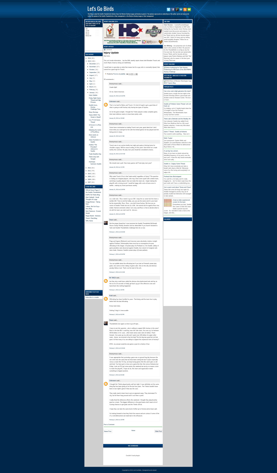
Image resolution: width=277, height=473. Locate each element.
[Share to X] (134, 74)
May (91, 81)
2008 (89, 179)
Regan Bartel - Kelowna (93, 216)
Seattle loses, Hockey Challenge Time (94, 107)
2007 (89, 182)
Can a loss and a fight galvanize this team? (177, 91)
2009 (89, 176)
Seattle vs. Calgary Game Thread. (174, 164)
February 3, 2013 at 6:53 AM (116, 375)
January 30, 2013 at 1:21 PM (116, 167)
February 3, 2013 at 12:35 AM (117, 348)
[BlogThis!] (132, 74)
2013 (89, 61)
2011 (89, 171)
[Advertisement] (172, 272)
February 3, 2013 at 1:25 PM (116, 419)
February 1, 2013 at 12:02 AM (117, 232)
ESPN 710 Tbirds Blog (93, 195)
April (91, 84)
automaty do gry (88, 1)
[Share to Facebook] (137, 74)
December (92, 64)
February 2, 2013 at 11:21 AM (117, 272)
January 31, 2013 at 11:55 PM (117, 214)
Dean (111, 220)
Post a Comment (109, 424)
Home (133, 430)
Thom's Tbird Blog (91, 218)
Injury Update (93, 95)
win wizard (153, 470)
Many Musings (93, 112)
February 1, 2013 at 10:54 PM (117, 254)
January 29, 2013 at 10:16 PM (117, 96)
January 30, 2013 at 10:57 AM (117, 153)
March (91, 87)
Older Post (158, 431)
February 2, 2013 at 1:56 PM (116, 289)
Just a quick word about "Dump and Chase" (177, 187)
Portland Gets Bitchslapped (172, 176)
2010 (89, 173)
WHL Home (89, 221)
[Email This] (129, 74)
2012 (89, 168)
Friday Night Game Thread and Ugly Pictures (95, 100)
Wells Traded (168, 138)
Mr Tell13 (112, 278)
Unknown (112, 101)
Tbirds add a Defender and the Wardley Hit (177, 119)
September (93, 72)
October (92, 69)
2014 (89, 58)
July (90, 78)
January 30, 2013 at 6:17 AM (116, 136)
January (92, 92)
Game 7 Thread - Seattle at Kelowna (175, 131)
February (92, 89)
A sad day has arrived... (171, 151)
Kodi (111, 295)
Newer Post (107, 431)
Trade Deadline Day (95, 154)
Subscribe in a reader (92, 297)
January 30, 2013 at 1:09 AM (116, 118)
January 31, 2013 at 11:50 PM (117, 189)
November (92, 66)
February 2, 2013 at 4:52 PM (116, 314)
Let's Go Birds (100, 8)
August (91, 75)
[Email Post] (127, 74)
